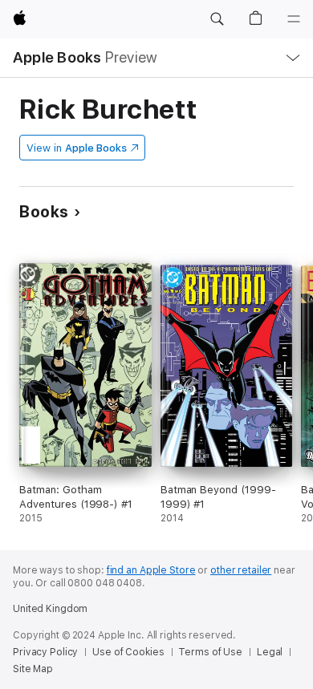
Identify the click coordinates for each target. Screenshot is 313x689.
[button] (216, 19)
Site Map (33, 669)
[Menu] (293, 19)
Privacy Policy (45, 652)
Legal (270, 652)
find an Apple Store (151, 570)
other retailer (240, 570)
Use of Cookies (128, 652)
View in (76, 148)
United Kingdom (50, 608)
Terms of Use (210, 652)
